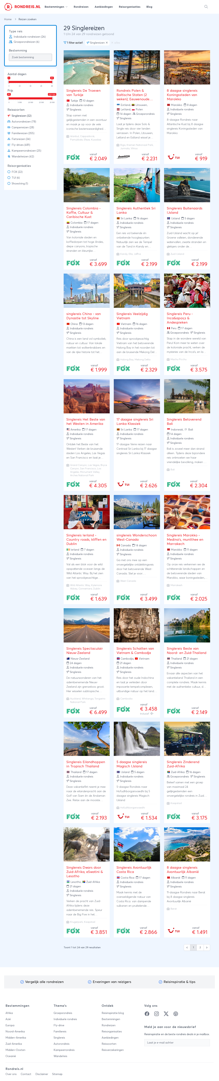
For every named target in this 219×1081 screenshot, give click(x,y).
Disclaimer (41, 1074)
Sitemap (57, 1074)
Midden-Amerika (15, 1037)
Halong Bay (126, 359)
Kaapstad (176, 803)
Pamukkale (76, 140)
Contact (26, 1074)
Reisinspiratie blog (113, 1013)
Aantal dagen (17, 74)
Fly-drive (59, 1025)
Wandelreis (60, 1056)
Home (8, 19)
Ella (131, 254)
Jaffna (137, 254)
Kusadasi (96, 140)
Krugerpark (76, 922)
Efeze (87, 140)
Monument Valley (89, 472)
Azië (8, 1019)
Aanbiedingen (110, 1037)
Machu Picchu (178, 359)
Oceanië (10, 1056)
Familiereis (60, 1031)
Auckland (75, 699)
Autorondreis (61, 1044)
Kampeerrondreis (64, 1050)
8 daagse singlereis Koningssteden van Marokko (182, 95)
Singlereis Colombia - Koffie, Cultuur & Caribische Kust (83, 213)
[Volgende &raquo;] (207, 947)
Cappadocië (87, 136)
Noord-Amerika (15, 1031)
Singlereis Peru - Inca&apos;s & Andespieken (180, 318)
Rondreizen (108, 1025)
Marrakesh (176, 585)
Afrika (9, 1013)
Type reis (15, 31)
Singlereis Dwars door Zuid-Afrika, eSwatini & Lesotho (84, 872)
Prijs (10, 90)
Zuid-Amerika (13, 1044)
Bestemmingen (111, 1019)
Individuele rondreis (65, 1019)
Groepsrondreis (63, 1013)
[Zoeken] (206, 7)
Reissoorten (16, 109)
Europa (9, 1025)
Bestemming (18, 50)
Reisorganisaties (19, 166)
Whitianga (87, 699)
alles (117, 42)
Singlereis (59, 1037)
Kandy (123, 254)
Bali (173, 469)
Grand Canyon (78, 465)
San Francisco (88, 468)
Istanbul (74, 136)
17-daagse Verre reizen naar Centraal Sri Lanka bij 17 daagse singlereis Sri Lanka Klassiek (137, 449)
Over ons (11, 1074)
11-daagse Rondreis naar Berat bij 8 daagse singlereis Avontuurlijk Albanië (186, 897)
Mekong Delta (142, 359)
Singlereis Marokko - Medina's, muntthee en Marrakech (185, 540)
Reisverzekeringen (113, 1050)
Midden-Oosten (15, 1050)
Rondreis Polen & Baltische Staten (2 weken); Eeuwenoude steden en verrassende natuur (134, 99)
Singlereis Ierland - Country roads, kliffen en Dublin (86, 540)
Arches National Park (82, 475)
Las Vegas (93, 465)
